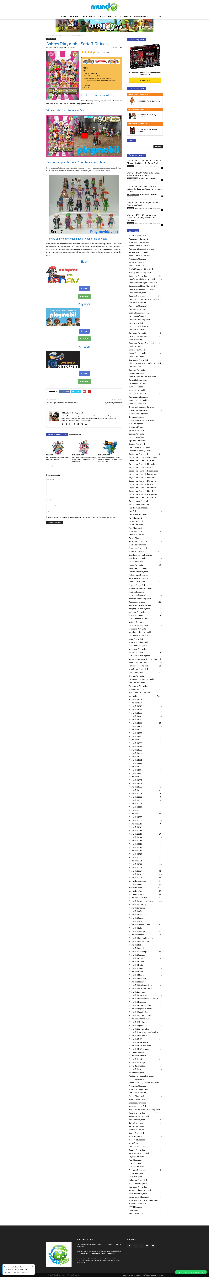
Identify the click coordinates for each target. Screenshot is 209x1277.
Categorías (140, 17)
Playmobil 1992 (135, 763)
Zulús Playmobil (136, 1214)
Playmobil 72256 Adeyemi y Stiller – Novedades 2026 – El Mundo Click (144, 161)
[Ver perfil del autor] (63, 424)
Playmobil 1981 (135, 726)
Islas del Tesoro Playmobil (140, 598)
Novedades (89, 17)
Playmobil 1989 (135, 753)
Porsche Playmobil (137, 1079)
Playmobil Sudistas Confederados (143, 1032)
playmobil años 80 (136, 891)
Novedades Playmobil (138, 666)
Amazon (86, 87)
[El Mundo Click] (104, 7)
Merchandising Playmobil (140, 632)
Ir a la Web (84, 296)
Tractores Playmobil (137, 1170)
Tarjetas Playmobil (137, 1156)
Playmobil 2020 (135, 857)
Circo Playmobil (136, 340)
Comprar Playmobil (137, 370)
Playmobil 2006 (135, 810)
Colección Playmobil (138, 353)
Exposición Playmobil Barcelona (143, 464)
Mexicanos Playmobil (138, 635)
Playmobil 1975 (135, 706)
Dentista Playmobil (137, 390)
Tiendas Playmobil (137, 1167)
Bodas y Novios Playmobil (140, 272)
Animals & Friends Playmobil (141, 249)
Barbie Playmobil (136, 262)
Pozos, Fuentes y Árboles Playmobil (144, 1082)
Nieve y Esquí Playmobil (139, 662)
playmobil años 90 (137, 894)
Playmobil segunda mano (140, 1015)
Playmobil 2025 (135, 874)
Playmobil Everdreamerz (139, 941)
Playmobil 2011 (135, 827)
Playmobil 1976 (135, 709)
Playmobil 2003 (135, 800)
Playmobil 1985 (135, 740)
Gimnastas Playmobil (138, 548)
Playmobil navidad (137, 992)
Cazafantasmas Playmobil (140, 336)
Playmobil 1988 (135, 750)
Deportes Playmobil (137, 393)
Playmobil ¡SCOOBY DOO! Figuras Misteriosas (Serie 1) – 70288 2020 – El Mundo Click (110, 459)
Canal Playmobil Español (139, 313)
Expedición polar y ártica (140, 450)
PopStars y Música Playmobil (141, 1076)
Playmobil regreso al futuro (141, 1009)
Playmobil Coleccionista (139, 924)
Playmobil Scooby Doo (138, 1012)
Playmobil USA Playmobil (140, 1046)
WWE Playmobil (136, 1207)
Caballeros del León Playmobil (142, 286)
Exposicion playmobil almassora (143, 457)
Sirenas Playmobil (137, 1130)
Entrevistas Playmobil (138, 437)
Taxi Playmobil (135, 1160)
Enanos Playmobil (136, 434)
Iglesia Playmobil (136, 592)
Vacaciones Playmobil (138, 1183)
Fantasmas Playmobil (138, 514)
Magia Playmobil (136, 615)
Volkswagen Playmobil (139, 1197)
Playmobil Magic (136, 975)
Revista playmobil (137, 1113)
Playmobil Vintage (137, 1062)
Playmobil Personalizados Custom (143, 998)
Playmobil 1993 (135, 766)
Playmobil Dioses (136, 935)
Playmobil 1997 (135, 780)
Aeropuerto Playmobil (138, 239)
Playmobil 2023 (135, 867)
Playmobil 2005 (135, 807)
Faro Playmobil (135, 518)
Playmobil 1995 (135, 773)
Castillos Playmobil (137, 329)
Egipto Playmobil (136, 430)
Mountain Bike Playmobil (140, 656)
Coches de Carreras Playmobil (141, 343)
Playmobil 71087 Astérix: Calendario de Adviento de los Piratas (144, 174)
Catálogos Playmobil (138, 333)
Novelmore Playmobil (138, 669)
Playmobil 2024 (135, 871)
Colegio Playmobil (137, 356)
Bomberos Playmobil (138, 276)
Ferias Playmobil (136, 521)
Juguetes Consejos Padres (140, 605)
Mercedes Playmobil (138, 629)
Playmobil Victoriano (138, 1056)
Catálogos (125, 17)
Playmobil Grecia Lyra (138, 951)
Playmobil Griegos (137, 955)
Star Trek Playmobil (137, 1140)
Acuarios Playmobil (137, 235)
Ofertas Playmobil (136, 676)
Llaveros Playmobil (137, 612)
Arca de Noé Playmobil (139, 252)
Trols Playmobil (135, 1177)
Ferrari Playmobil (136, 524)
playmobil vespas (136, 1052)
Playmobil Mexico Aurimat (140, 985)
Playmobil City (135, 921)
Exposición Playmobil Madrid (142, 484)
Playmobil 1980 (135, 723)
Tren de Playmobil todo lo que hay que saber (62, 403)
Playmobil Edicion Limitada (141, 938)
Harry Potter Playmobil (139, 572)
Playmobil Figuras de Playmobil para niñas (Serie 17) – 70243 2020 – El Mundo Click (84, 459)
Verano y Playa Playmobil (140, 1190)
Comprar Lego (135, 366)
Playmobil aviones (137, 908)
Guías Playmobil (136, 561)
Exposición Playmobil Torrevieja (143, 494)
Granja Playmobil (136, 551)
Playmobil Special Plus (139, 1029)
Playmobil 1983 (135, 733)
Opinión (84, 288)
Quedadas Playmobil (137, 1103)
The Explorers (135, 1163)
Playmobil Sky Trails (138, 1022)
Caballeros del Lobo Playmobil (142, 289)
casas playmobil (136, 323)
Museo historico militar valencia (143, 659)
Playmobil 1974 (135, 703)
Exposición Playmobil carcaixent (143, 471)
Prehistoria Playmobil (138, 1089)
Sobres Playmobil (51, 38)
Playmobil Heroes (136, 961)
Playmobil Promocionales (140, 1005)
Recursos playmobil (137, 1106)
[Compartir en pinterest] (89, 391)
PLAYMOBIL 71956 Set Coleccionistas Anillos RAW (145, 74)
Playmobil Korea (136, 972)
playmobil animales (137, 881)
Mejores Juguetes (136, 622)
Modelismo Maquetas (138, 645)
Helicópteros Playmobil (139, 575)
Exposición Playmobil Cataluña (142, 477)
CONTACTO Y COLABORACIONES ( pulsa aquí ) (97, 1253)
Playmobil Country (137, 931)
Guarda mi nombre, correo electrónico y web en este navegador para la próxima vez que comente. (82, 517)
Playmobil (87, 85)
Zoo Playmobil (135, 1210)
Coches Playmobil (136, 346)
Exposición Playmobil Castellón (142, 474)
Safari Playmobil (136, 1123)
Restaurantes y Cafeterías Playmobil (144, 1109)
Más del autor (75, 434)
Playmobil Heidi (136, 958)
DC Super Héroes (136, 387)
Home (64, 17)
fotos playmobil (135, 531)
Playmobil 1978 (135, 716)
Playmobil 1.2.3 (135, 699)
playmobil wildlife (137, 1066)
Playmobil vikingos (137, 1059)
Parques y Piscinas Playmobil (142, 679)
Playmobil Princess (137, 1002)
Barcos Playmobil (136, 266)
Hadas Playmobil (136, 565)
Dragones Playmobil (137, 427)
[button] (160, 16)
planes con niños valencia (140, 693)
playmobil (49, 454)
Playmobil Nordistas (138, 995)
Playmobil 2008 (135, 817)
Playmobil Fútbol (136, 948)
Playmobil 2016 (135, 844)
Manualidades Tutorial (138, 619)
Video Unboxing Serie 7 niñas (93, 76)
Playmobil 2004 (135, 803)
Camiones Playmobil (138, 303)
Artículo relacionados (57, 434)
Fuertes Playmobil (137, 535)
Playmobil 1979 (135, 719)
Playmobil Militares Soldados (141, 988)
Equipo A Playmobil (137, 440)
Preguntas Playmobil (138, 1086)
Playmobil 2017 (135, 847)
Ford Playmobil (135, 528)
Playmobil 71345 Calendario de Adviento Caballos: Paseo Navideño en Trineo (145, 189)
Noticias (112, 17)
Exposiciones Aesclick (138, 501)
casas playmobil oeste (138, 326)
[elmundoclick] (129, 1246)
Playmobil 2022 (135, 864)
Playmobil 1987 (135, 746)
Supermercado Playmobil (140, 1153)
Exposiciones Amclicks (139, 504)
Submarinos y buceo (137, 1146)
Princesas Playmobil (138, 1093)
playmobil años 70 (137, 888)
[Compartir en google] (84, 391)
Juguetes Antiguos (78, 454)
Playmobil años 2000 (138, 884)
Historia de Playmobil (138, 578)
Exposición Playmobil (138, 454)
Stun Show (133, 1143)
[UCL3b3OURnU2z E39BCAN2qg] (153, 1246)
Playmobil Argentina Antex (141, 901)
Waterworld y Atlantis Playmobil (143, 1200)
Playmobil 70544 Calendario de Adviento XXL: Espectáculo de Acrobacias (141, 217)
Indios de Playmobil (137, 595)
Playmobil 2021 (135, 861)
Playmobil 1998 (135, 783)
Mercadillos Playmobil (138, 625)
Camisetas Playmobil (138, 306)
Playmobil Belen (136, 911)
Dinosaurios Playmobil (138, 414)
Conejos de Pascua (136, 373)
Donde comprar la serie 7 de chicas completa (97, 78)
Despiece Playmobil (137, 403)
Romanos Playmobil (137, 1119)
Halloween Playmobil (138, 568)
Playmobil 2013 (135, 834)
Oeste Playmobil (136, 672)
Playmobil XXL (135, 1069)
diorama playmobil (137, 417)
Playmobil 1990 (135, 756)
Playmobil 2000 (135, 790)
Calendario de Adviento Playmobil (144, 299)
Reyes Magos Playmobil (139, 1116)
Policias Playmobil (137, 1072)
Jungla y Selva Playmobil (140, 608)
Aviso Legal (138, 1275)
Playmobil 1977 (135, 713)
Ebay (85, 83)
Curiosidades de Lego (138, 380)
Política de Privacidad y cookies (153, 1275)
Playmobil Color (136, 928)
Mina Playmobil (136, 639)
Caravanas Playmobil (138, 316)
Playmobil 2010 (135, 824)
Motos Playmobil (136, 652)
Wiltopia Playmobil (137, 1204)
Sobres (101, 17)
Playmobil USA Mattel (138, 1042)
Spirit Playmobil (136, 1136)
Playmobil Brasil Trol (138, 914)
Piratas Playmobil (133, 178)
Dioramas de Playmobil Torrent (142, 420)
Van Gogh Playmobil (138, 1187)
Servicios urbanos (136, 1126)
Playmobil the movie (138, 1035)
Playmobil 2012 (135, 830)
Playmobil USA (135, 1039)
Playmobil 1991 (135, 760)
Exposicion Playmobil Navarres (142, 487)
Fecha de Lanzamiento (90, 73)
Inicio (48, 36)
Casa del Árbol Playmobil (139, 319)
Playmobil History (137, 965)
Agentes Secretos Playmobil (141, 242)
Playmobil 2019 (135, 854)
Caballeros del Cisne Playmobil (142, 279)
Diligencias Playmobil (138, 410)
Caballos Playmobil (133, 194)
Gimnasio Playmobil (137, 545)
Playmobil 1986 (135, 743)
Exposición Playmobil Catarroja (142, 481)
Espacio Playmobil (137, 444)
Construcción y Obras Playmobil (143, 377)
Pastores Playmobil (137, 682)
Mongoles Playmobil (138, 649)
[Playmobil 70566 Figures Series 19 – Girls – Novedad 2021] (58, 447)
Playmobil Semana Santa (140, 1019)
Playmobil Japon (136, 968)
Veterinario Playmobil (138, 1193)
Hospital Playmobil (137, 582)
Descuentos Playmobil (138, 397)
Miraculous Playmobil (138, 642)
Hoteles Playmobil (137, 585)
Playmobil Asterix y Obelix (141, 904)
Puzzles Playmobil (137, 1099)
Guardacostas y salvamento (141, 555)
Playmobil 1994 (135, 770)
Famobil (132, 511)
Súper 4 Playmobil (137, 1150)
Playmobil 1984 (135, 736)
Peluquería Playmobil (138, 686)
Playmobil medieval (137, 978)
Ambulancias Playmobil (139, 245)
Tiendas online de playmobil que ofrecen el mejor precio (100, 80)
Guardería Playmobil (138, 558)
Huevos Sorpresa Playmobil (141, 588)
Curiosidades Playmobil (139, 383)
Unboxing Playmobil (138, 1180)
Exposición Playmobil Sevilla (141, 491)
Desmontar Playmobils (138, 400)
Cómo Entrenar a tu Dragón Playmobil (145, 363)
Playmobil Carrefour (137, 918)
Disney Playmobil (136, 424)
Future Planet (135, 538)
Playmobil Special (137, 1025)
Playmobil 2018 (135, 851)
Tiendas (74, 17)
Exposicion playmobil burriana (142, 467)
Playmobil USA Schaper (139, 1049)
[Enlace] (47, 466)
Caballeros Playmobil (138, 292)
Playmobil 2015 (135, 840)
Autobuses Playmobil (138, 259)
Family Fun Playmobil (138, 508)
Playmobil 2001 (135, 793)
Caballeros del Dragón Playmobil (143, 282)
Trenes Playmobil (136, 1173)
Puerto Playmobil (136, 1096)
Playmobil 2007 (135, 814)
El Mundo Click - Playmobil (57, 47)
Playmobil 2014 (135, 837)
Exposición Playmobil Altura (141, 461)
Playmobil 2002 (135, 797)
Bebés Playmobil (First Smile (141, 269)
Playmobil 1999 (135, 787)
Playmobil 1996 (135, 777)
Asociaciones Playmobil (139, 256)
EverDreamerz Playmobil (140, 447)
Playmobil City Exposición (113, 403)
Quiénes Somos (128, 1275)
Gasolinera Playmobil (138, 541)
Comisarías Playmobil (138, 360)
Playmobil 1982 (135, 730)
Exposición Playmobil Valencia (142, 498)
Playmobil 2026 (135, 877)
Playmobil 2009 (135, 820)
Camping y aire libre (137, 309)
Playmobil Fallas (136, 945)
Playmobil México (137, 982)
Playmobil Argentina (138, 898)
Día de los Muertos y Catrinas (141, 407)
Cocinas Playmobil (137, 350)
